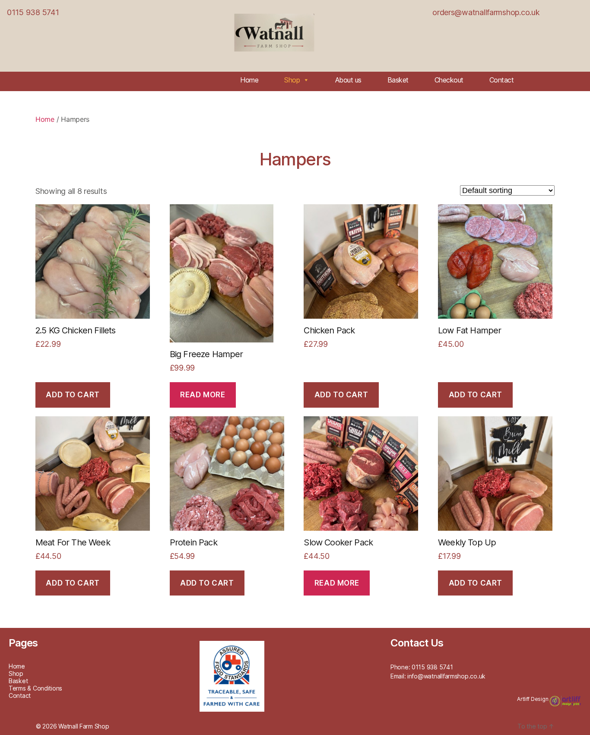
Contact (501, 80)
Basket (398, 80)
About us (348, 80)
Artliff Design (533, 699)
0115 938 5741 (33, 12)
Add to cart (72, 394)
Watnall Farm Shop (83, 726)
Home (249, 80)
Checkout (449, 80)
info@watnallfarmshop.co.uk (446, 676)
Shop (292, 80)
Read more (202, 394)
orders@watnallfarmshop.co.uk (485, 12)
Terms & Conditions (35, 688)
